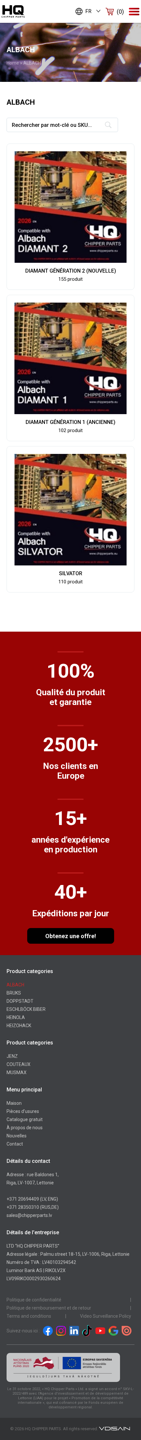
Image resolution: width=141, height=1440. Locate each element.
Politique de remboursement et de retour (49, 1308)
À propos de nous (25, 1127)
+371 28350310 (23, 1207)
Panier (120, 11)
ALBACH (15, 984)
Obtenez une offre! (70, 936)
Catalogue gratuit (25, 1119)
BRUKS (14, 993)
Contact (15, 1144)
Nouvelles (17, 1135)
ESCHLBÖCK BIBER (26, 1009)
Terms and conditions (29, 1316)
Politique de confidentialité (34, 1299)
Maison (14, 1103)
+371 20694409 (23, 1199)
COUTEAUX (18, 1064)
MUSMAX (17, 1072)
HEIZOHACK (19, 1025)
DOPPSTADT (20, 1001)
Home (13, 63)
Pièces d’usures (23, 1111)
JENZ (12, 1056)
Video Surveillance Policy (105, 1316)
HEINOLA (16, 1017)
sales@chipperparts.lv (29, 1215)
